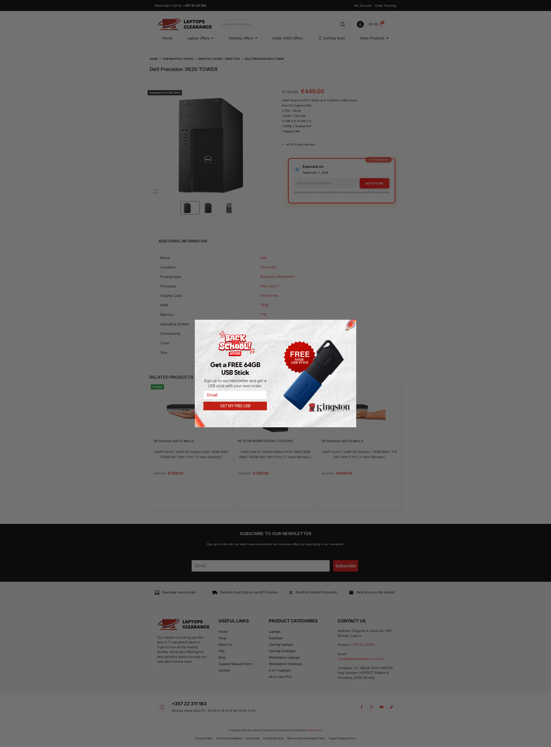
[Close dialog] (351, 324)
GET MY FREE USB (235, 406)
